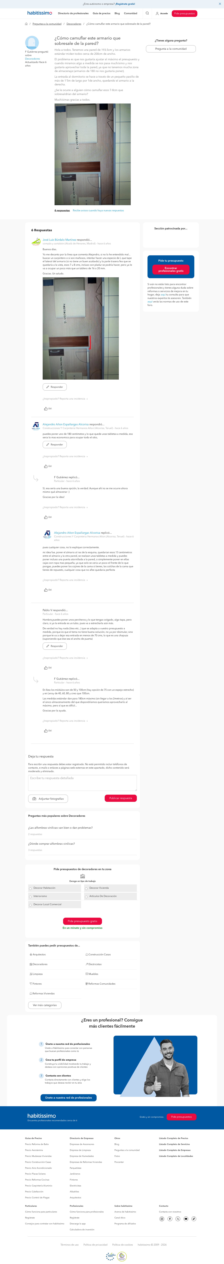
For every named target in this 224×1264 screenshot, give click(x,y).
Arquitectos (75, 1198)
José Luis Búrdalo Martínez (59, 240)
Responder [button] (56, 387)
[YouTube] (186, 1219)
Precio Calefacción (34, 1192)
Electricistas (75, 1186)
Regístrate (30, 1218)
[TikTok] (194, 1219)
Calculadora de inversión (82, 1230)
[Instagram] (162, 1219)
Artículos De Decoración (103, 896)
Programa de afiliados (125, 1224)
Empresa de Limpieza (80, 1150)
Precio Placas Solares (35, 1174)
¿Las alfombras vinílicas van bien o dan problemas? (60, 828)
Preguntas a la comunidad (47, 24)
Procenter (119, 1162)
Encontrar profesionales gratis (170, 269)
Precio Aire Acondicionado (38, 1168)
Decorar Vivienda (99, 888)
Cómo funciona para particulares (41, 1212)
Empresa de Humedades (82, 1156)
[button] (32, 42)
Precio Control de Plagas (37, 1198)
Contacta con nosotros (170, 1212)
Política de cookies (122, 1245)
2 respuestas (35, 834)
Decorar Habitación (44, 888)
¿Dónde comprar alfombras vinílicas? (51, 844)
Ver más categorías (45, 1005)
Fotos (117, 1156)
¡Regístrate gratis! (125, 4)
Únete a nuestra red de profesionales (68, 1097)
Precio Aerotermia (34, 1150)
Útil (50, 409)
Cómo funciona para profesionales (87, 1212)
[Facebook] (170, 1219)
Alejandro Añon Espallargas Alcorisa (66, 424)
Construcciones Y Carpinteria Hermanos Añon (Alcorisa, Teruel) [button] (78, 428)
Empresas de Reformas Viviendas (86, 1162)
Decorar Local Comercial (47, 904)
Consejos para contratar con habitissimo (44, 1224)
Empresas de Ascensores (82, 1144)
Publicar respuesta (120, 798)
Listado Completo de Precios (173, 1138)
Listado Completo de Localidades (176, 1156)
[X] (178, 1219)
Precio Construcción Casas (38, 1162)
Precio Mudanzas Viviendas (38, 1156)
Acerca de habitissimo (125, 1212)
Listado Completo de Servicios (174, 1144)
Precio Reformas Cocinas (37, 1180)
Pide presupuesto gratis (82, 921)
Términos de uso (69, 1245)
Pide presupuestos (184, 13)
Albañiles (74, 1192)
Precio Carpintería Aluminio (38, 1186)
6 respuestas (62, 210)
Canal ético (119, 1218)
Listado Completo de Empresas (174, 1150)
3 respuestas (35, 850)
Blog (116, 1144)
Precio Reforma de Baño (37, 1144)
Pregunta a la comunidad (171, 49)
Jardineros (75, 1174)
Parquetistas (75, 1168)
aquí (163, 295)
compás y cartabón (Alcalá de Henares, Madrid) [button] (69, 244)
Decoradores (74, 24)
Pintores (74, 1180)
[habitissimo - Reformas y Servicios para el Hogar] (39, 13)
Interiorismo (40, 896)
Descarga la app (78, 1224)
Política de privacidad (95, 1245)
